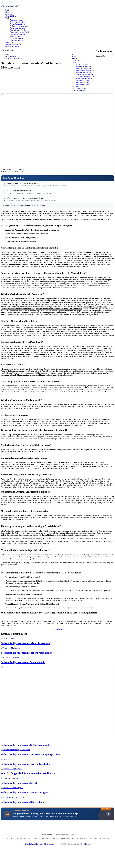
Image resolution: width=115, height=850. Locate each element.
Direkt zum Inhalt (7, 2)
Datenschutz (49, 844)
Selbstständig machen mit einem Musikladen (26, 652)
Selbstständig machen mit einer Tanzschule (25, 643)
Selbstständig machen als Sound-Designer (25, 792)
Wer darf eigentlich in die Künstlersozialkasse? (28, 773)
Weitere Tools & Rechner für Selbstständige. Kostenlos (24, 205)
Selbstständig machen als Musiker (20, 783)
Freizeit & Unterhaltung (13, 58)
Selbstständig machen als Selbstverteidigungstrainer (31, 754)
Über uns (87, 844)
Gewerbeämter (29, 844)
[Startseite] (10, 6)
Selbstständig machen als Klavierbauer (23, 802)
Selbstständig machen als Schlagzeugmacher (26, 745)
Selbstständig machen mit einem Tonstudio (25, 764)
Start (7, 54)
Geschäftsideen (10, 56)
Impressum (40, 844)
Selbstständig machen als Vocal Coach (23, 662)
